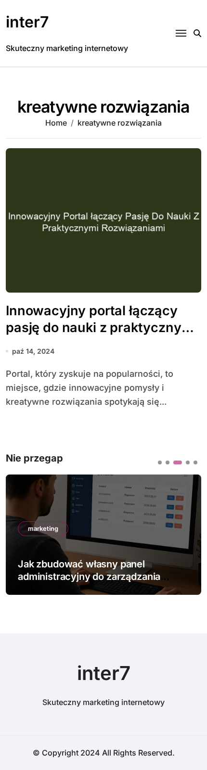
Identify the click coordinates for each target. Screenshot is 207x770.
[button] (160, 462)
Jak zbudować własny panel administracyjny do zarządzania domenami (89, 576)
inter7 (27, 22)
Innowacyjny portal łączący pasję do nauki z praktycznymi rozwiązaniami (101, 327)
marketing (43, 528)
